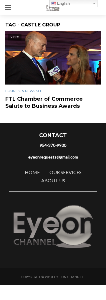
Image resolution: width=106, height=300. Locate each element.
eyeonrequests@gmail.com (53, 156)
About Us (53, 180)
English (63, 3)
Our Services (65, 172)
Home (32, 172)
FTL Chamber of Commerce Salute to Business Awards (44, 102)
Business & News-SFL (23, 91)
